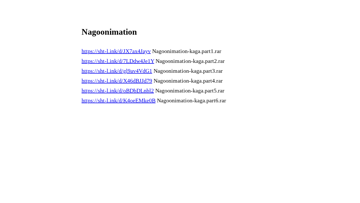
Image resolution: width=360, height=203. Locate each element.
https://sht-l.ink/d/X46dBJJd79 (117, 81)
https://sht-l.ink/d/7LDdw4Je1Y (118, 61)
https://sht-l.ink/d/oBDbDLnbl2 (118, 90)
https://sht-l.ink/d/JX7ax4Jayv (116, 51)
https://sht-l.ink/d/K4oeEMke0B (119, 100)
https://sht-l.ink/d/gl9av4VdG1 (117, 71)
